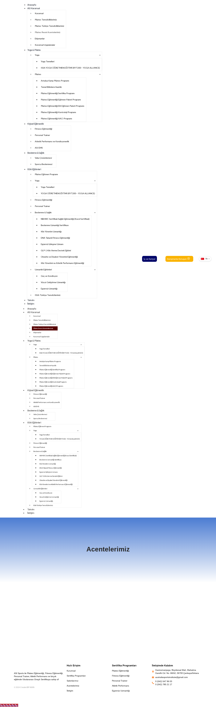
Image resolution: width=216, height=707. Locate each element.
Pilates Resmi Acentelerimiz (47, 32)
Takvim (30, 300)
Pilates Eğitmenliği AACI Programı (56, 118)
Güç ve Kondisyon (49, 276)
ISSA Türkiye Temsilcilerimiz (47, 295)
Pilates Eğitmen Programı (46, 174)
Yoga (37, 55)
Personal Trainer (42, 135)
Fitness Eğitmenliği (43, 129)
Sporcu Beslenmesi (43, 164)
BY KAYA (30, 687)
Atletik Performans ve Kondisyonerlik (52, 141)
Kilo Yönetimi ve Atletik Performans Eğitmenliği (62, 263)
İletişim (30, 303)
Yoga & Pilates (34, 49)
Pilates (38, 74)
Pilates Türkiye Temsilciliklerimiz (49, 26)
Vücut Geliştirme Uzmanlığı (53, 282)
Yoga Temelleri (47, 61)
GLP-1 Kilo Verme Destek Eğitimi (56, 250)
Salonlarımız (72, 681)
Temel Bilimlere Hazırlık (51, 87)
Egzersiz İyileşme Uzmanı (52, 244)
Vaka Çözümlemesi (43, 158)
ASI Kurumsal (33, 8)
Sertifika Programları (76, 676)
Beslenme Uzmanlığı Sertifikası (55, 225)
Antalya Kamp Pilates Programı (55, 80)
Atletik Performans (120, 686)
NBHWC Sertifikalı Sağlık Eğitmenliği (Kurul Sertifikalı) (65, 219)
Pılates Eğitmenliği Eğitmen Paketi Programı (61, 99)
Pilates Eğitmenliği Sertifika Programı (57, 93)
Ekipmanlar (40, 38)
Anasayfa (31, 4)
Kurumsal (39, 13)
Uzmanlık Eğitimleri (43, 269)
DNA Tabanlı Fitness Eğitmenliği (55, 238)
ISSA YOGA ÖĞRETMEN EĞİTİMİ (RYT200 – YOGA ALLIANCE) (70, 67)
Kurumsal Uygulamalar (45, 45)
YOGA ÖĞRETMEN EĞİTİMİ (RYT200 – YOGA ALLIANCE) (68, 193)
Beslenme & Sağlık (35, 152)
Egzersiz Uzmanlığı (49, 288)
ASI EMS (39, 147)
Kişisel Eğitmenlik (35, 123)
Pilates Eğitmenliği (120, 671)
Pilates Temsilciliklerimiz (46, 19)
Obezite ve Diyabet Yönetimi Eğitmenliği (59, 256)
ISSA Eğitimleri (34, 169)
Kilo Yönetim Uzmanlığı (51, 231)
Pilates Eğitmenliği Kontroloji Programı (58, 112)
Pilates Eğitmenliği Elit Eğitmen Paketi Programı (62, 106)
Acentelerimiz (73, 686)
